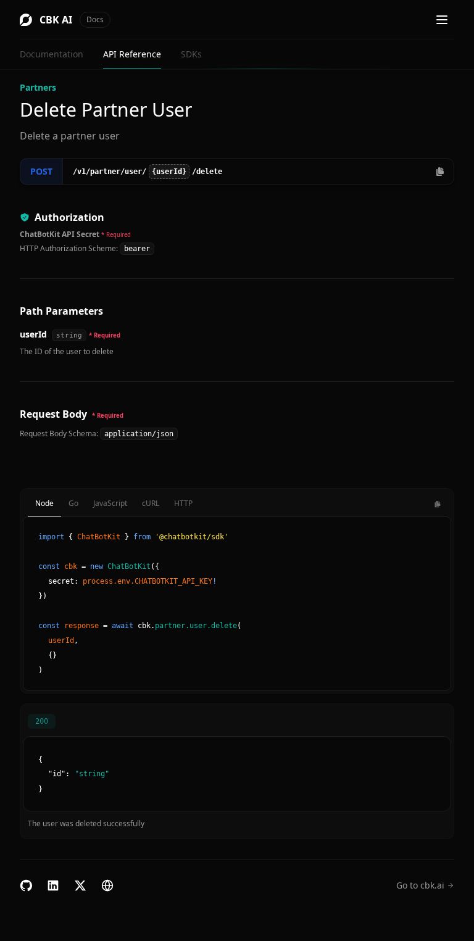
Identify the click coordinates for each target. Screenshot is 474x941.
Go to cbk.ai (420, 885)
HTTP (183, 503)
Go (73, 503)
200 (41, 721)
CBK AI (72, 20)
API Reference (132, 54)
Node (44, 503)
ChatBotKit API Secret (59, 234)
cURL (150, 503)
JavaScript (110, 503)
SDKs (191, 54)
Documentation (51, 54)
